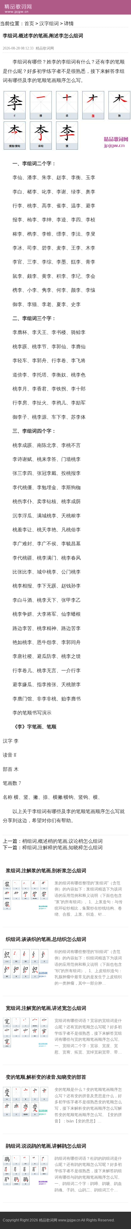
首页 (29, 23)
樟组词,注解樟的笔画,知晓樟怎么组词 (62, 847)
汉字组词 (49, 23)
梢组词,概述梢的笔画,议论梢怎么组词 (62, 841)
